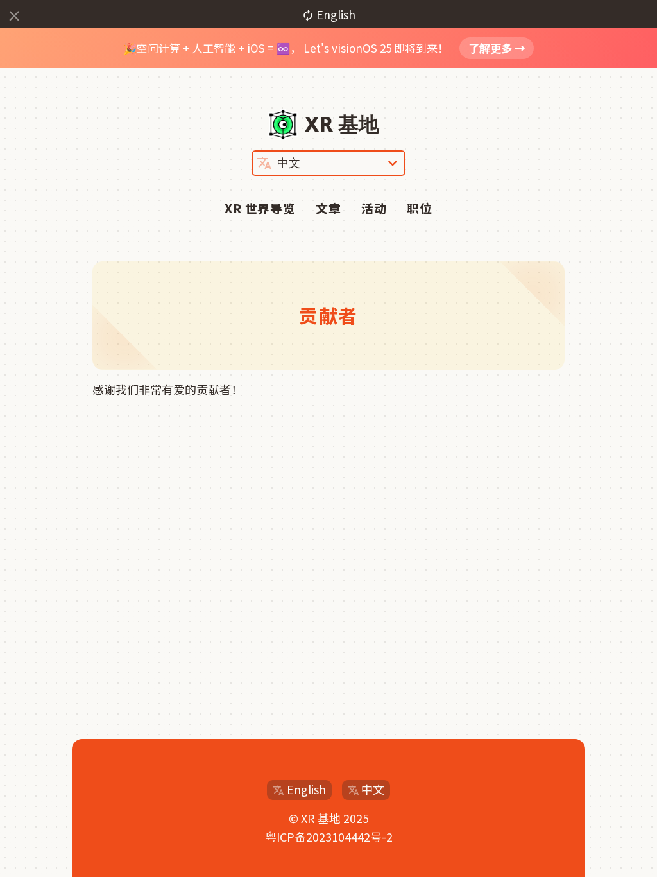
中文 (372, 789)
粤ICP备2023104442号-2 (329, 836)
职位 (419, 207)
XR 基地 (342, 123)
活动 (374, 207)
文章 (328, 207)
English (306, 789)
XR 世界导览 (260, 207)
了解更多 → (496, 48)
